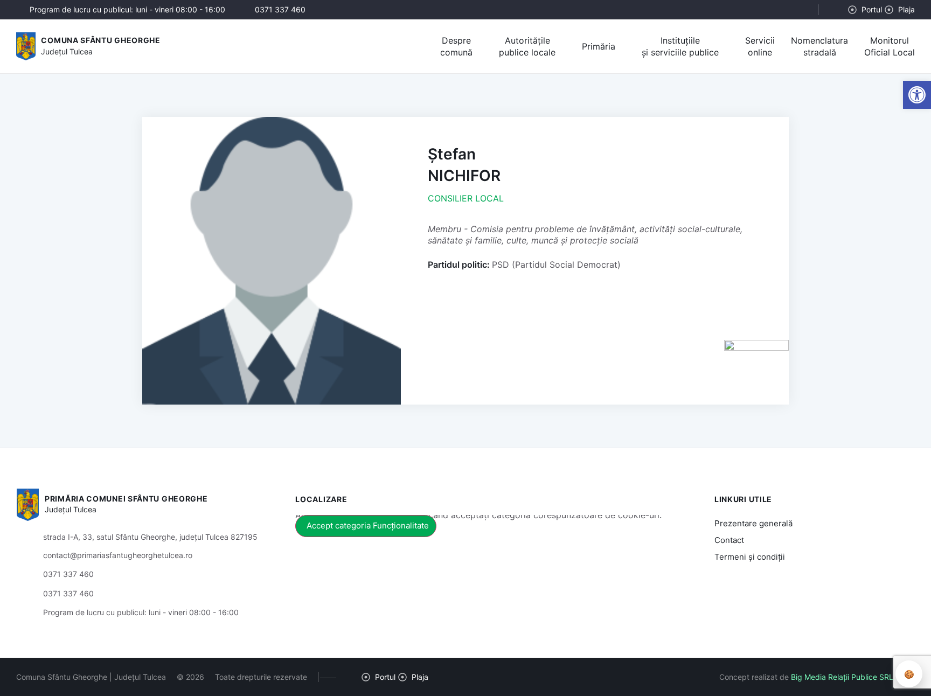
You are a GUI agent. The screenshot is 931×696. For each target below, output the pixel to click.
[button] (800, 10)
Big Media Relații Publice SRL (842, 676)
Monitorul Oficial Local (889, 46)
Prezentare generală (753, 523)
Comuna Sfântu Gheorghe (100, 40)
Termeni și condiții (749, 557)
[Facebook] (838, 9)
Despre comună (456, 46)
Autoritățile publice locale (527, 46)
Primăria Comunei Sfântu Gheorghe (126, 498)
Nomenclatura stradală (819, 46)
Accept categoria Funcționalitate (368, 525)
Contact (729, 540)
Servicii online (760, 46)
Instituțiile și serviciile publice (680, 46)
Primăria (598, 46)
